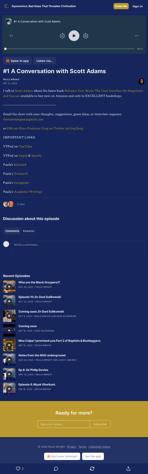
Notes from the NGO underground (42, 355)
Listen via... (44, 61)
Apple (23, 155)
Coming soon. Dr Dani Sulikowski (41, 311)
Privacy (71, 446)
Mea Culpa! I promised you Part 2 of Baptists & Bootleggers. (59, 340)
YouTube (25, 146)
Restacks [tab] (28, 231)
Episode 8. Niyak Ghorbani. (37, 384)
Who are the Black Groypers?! (39, 282)
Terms (82, 446)
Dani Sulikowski (66, 316)
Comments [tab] (12, 231)
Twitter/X (21, 173)
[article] (74, 286)
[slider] (69, 49)
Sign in (138, 6)
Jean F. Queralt (67, 360)
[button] (11, 35)
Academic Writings (28, 191)
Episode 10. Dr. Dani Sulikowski (39, 297)
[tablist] (19, 231)
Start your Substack (64, 456)
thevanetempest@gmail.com (23, 119)
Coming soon (27, 326)
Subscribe (121, 6)
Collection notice (99, 446)
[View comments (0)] (56, 468)
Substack (20, 164)
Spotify (36, 155)
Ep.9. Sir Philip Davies (33, 370)
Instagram (21, 182)
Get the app (93, 456)
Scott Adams (24, 90)
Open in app (20, 61)
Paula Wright (11, 79)
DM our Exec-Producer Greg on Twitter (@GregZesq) (45, 128)
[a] (9, 287)
